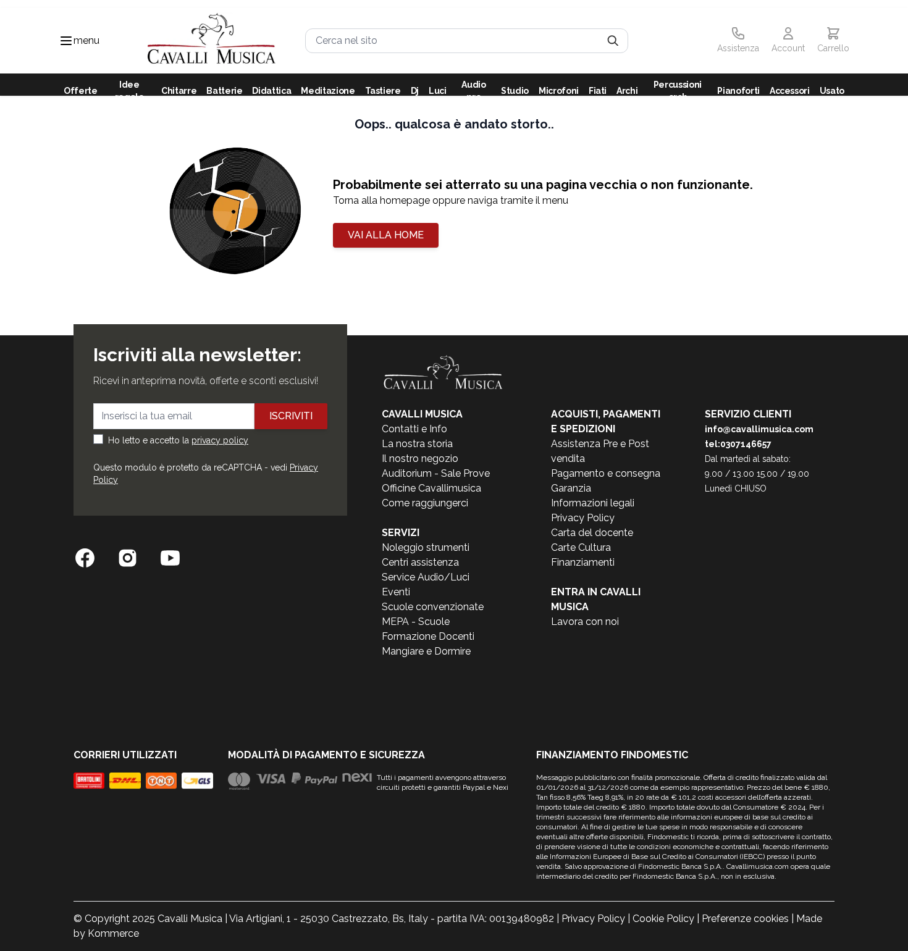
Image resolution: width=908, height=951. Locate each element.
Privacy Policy (583, 518)
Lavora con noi (585, 621)
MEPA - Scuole (416, 621)
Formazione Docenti (428, 636)
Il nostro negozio (420, 458)
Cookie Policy (663, 918)
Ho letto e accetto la (178, 440)
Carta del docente (592, 532)
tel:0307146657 (738, 444)
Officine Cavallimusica (431, 488)
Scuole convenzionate (433, 607)
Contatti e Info (414, 429)
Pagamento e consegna (605, 473)
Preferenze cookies (745, 918)
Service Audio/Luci (425, 577)
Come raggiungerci (425, 503)
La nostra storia (417, 444)
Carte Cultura (581, 547)
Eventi (396, 592)
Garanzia (571, 488)
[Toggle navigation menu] (66, 40)
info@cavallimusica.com (759, 429)
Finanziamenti (583, 562)
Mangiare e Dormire (426, 651)
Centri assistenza (420, 562)
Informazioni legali (592, 503)
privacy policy (219, 440)
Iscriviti (291, 416)
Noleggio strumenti (425, 547)
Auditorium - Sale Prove (436, 473)
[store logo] (211, 40)
